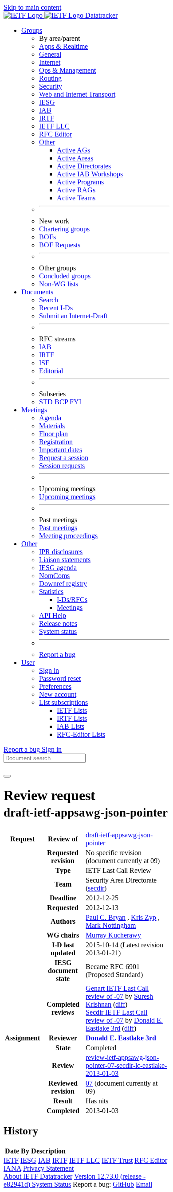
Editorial (51, 371)
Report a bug (57, 654)
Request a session (63, 457)
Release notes (58, 623)
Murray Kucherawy (113, 935)
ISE (44, 363)
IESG (47, 102)
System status (58, 631)
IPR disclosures (61, 551)
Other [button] (29, 543)
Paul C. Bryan (106, 917)
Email (144, 1184)
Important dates (60, 449)
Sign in (49, 670)
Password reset (60, 678)
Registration (56, 442)
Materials (52, 426)
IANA (12, 1168)
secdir (96, 888)
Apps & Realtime (63, 46)
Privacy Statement (48, 1168)
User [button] (28, 662)
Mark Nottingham (111, 925)
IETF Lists (72, 710)
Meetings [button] (34, 410)
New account (57, 694)
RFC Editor (55, 134)
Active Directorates (84, 166)
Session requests (62, 465)
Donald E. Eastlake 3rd (121, 1038)
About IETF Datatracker (38, 1176)
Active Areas (75, 158)
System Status (51, 1184)
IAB (45, 110)
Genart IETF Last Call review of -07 (117, 992)
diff (120, 1004)
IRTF (46, 118)
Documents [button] (37, 292)
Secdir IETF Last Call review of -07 (116, 1016)
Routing (50, 78)
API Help (52, 615)
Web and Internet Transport (77, 94)
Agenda (50, 418)
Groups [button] (31, 30)
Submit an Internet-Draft (73, 316)
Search (48, 300)
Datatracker (100, 15)
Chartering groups (64, 229)
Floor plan (53, 434)
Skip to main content (32, 7)
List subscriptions (63, 702)
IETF (11, 1160)
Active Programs (80, 182)
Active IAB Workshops (90, 174)
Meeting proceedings (68, 535)
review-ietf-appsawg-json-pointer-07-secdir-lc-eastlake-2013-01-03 (126, 1065)
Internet (49, 62)
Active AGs (73, 150)
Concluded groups (64, 276)
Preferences (55, 686)
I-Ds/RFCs (72, 599)
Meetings (70, 607)
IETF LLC (54, 126)
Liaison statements (64, 559)
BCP (62, 402)
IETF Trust (117, 1160)
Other (47, 142)
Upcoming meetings (67, 496)
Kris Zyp (143, 917)
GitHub (123, 1184)
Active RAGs (76, 190)
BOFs (47, 237)
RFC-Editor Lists (81, 734)
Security (50, 86)
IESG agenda (58, 567)
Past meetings (58, 528)
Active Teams (76, 198)
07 (89, 1083)
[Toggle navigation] (7, 776)
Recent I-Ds (56, 308)
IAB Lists (70, 726)
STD (47, 402)
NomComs (54, 575)
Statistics (51, 591)
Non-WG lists (58, 284)
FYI (75, 402)
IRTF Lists (72, 718)
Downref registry (63, 583)
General (50, 54)
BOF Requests (59, 245)
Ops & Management (67, 70)
